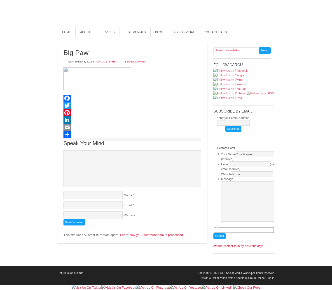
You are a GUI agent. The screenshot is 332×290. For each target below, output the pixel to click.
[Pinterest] (132, 112)
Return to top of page (70, 273)
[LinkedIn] (132, 120)
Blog (159, 32)
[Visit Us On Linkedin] (217, 287)
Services (107, 32)
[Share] (132, 134)
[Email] (132, 127)
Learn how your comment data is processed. (152, 235)
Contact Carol (216, 32)
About (85, 32)
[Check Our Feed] (247, 287)
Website (129, 215)
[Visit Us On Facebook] (118, 287)
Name (128, 195)
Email (128, 205)
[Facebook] (132, 98)
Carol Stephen (106, 61)
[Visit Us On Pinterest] (152, 287)
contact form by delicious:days (238, 246)
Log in (270, 278)
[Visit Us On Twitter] (86, 287)
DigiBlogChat (183, 32)
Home (66, 32)
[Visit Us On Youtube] (185, 287)
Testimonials (135, 32)
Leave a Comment (136, 61)
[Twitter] (132, 105)
